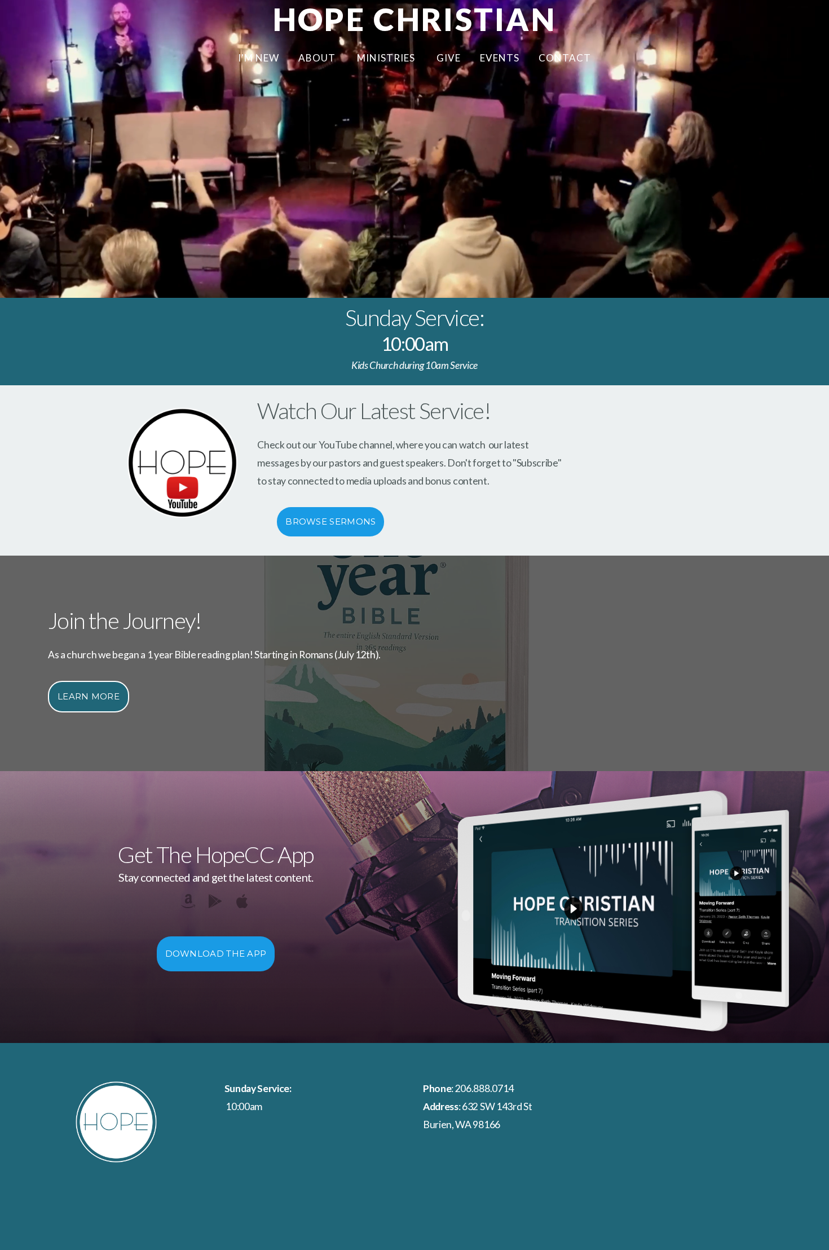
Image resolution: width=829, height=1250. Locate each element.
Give (448, 58)
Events (499, 58)
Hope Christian (414, 19)
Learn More (89, 696)
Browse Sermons (330, 521)
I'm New (258, 58)
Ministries (387, 58)
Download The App (216, 953)
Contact (565, 58)
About (318, 58)
